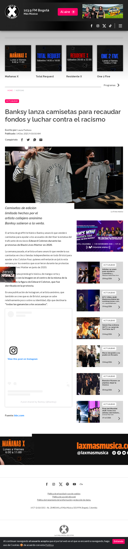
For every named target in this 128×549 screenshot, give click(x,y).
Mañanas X (11, 76)
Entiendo (118, 541)
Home (10, 90)
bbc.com (19, 415)
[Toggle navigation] (120, 25)
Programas (110, 85)
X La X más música (104, 26)
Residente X (74, 76)
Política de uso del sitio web (64, 497)
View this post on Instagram (22, 359)
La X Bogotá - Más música (12, 12)
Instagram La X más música (98, 26)
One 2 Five (103, 76)
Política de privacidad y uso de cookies (64, 494)
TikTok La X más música (110, 26)
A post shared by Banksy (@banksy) (38, 402)
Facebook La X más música (92, 26)
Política (49, 544)
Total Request (45, 76)
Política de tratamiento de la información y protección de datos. (64, 500)
